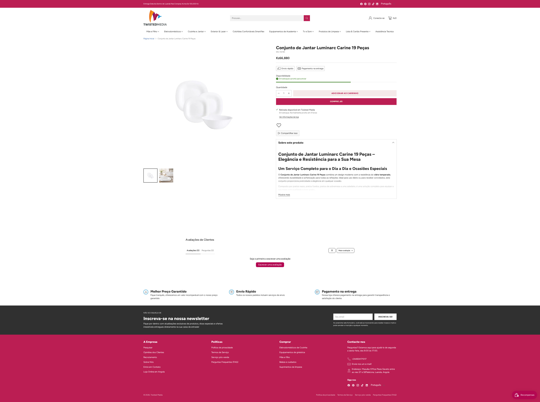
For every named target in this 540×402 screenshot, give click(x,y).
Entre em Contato (152, 367)
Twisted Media (157, 395)
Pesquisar (147, 347)
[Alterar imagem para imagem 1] (150, 176)
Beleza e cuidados (287, 362)
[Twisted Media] (155, 18)
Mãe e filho (284, 357)
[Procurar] (307, 18)
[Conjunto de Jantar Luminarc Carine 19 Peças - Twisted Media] (203, 105)
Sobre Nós (148, 362)
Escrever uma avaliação (270, 264)
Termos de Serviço (220, 352)
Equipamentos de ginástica (292, 352)
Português (385, 4)
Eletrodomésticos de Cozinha (293, 347)
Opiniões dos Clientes (153, 352)
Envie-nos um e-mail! (362, 364)
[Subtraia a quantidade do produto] (278, 93)
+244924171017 (359, 359)
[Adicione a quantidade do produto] (288, 93)
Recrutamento (150, 357)
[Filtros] (332, 250)
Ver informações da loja (289, 117)
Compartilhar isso (289, 133)
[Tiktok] (373, 4)
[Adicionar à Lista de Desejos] (336, 125)
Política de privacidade (222, 347)
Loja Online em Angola (154, 371)
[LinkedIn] (377, 4)
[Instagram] (369, 4)
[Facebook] (361, 4)
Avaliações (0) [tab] (193, 250)
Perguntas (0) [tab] (208, 250)
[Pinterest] (365, 4)
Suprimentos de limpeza (290, 367)
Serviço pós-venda (220, 357)
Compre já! (336, 101)
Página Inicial (148, 38)
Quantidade (281, 87)
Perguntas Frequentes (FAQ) (224, 362)
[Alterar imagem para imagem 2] (166, 176)
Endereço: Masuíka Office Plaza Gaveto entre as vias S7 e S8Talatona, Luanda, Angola (373, 371)
